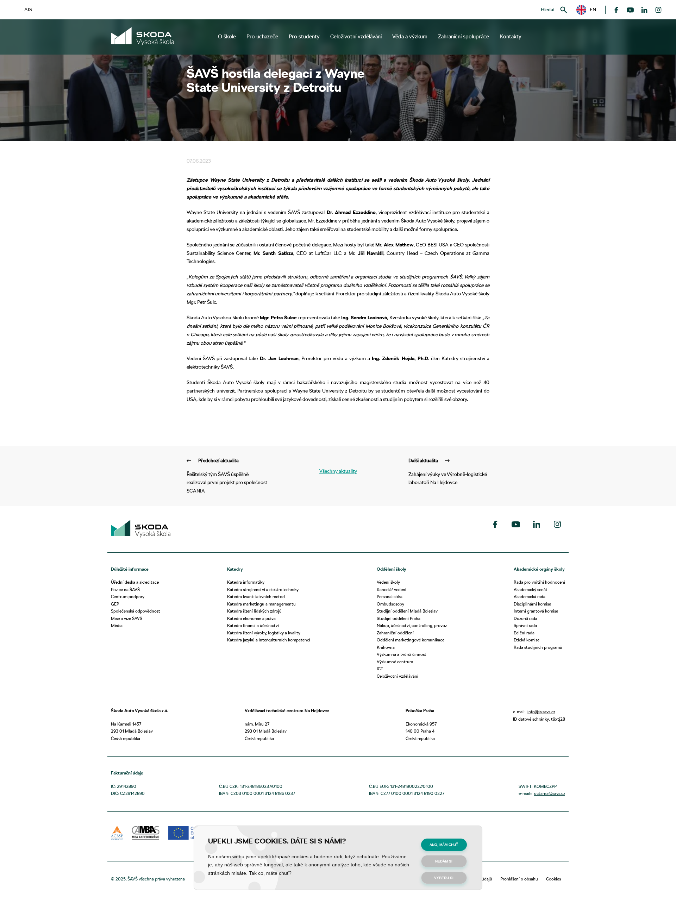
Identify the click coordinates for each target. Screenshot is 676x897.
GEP (115, 604)
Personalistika (389, 596)
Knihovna (386, 647)
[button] (586, 10)
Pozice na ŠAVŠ (125, 589)
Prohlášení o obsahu (519, 879)
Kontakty (510, 36)
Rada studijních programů (538, 647)
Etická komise (526, 639)
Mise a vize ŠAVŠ (126, 618)
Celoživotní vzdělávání (397, 676)
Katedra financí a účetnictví (253, 625)
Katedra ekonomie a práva (251, 618)
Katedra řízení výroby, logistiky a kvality (263, 632)
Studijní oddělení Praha (398, 618)
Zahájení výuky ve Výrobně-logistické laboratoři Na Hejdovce (447, 471)
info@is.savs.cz (541, 711)
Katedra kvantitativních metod (256, 596)
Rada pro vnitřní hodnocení (539, 582)
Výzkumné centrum (395, 661)
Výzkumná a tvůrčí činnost (401, 654)
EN (590, 9)
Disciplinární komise (532, 604)
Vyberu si (443, 878)
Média (117, 625)
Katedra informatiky (245, 582)
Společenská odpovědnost (135, 611)
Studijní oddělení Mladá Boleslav (407, 611)
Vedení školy (388, 582)
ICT (380, 668)
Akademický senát (530, 589)
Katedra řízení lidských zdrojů (254, 611)
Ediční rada (524, 632)
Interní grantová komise (536, 611)
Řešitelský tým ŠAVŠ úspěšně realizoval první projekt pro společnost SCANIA (227, 475)
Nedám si (443, 861)
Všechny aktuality (338, 471)
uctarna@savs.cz (549, 793)
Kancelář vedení (391, 589)
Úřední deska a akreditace (135, 582)
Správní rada (525, 625)
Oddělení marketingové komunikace (410, 639)
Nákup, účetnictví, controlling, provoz (412, 625)
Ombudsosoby (390, 604)
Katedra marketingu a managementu (261, 604)
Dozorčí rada (525, 618)
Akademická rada (529, 596)
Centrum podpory (127, 596)
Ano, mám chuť (444, 845)
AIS (28, 9)
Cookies (553, 879)
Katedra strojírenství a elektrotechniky (263, 589)
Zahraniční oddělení (395, 632)
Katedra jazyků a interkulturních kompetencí (268, 639)
